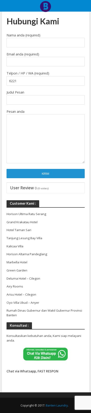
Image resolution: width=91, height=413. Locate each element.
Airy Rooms (15, 286)
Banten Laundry (57, 405)
